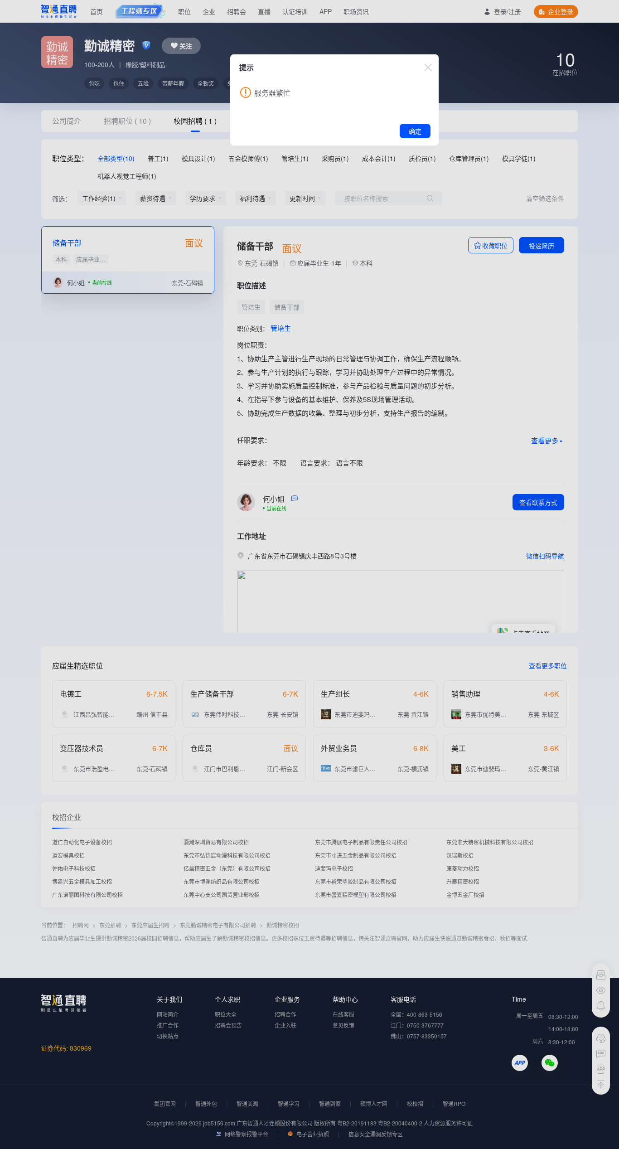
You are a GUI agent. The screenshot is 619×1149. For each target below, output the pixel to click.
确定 (415, 131)
